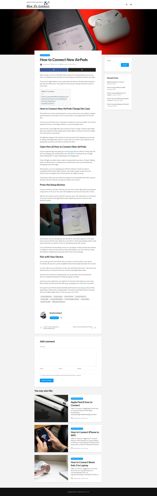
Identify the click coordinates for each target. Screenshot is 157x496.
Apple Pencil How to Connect (81, 404)
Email (60, 368)
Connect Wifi (44, 299)
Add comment (65, 64)
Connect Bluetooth (46, 296)
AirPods (71, 151)
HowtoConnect (85, 492)
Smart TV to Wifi (45, 302)
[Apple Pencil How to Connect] (51, 408)
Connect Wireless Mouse (72, 299)
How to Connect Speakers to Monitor (118, 104)
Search (109, 60)
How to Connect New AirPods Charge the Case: (55, 96)
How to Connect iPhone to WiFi (85, 434)
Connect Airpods (45, 55)
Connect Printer (68, 296)
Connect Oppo (58, 296)
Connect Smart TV (80, 296)
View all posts (54, 317)
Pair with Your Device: (48, 103)
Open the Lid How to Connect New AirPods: (54, 99)
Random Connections (77, 398)
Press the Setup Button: (49, 101)
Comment (42, 346)
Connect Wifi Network (56, 299)
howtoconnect (46, 64)
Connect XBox (85, 299)
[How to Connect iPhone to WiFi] (51, 438)
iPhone (83, 288)
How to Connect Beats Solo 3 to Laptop (83, 464)
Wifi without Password (58, 302)
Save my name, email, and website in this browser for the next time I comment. (61, 375)
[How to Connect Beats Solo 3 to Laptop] (51, 468)
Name (42, 368)
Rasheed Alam (77, 418)
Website (79, 368)
